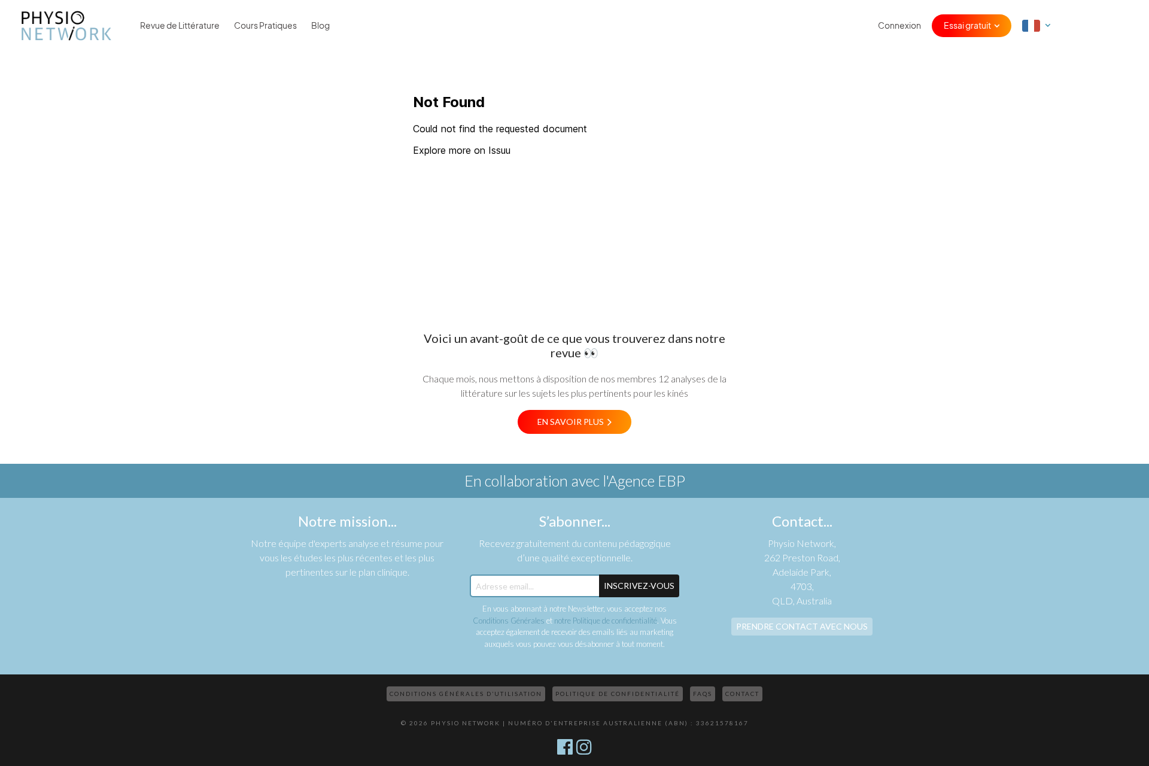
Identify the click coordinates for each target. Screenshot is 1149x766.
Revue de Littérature (180, 26)
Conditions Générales (509, 620)
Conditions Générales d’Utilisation (466, 693)
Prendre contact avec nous (802, 626)
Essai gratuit (967, 26)
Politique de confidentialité (617, 693)
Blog (320, 26)
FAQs (702, 693)
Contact (742, 693)
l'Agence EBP (644, 481)
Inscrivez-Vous (639, 585)
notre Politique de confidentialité (605, 620)
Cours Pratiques (265, 26)
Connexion (899, 26)
